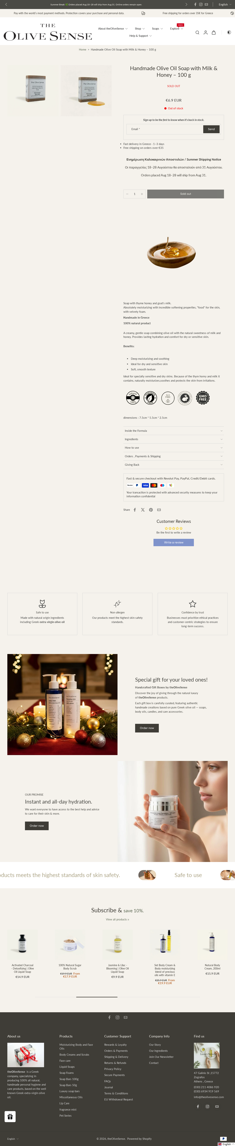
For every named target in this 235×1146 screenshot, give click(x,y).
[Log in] (205, 32)
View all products (116, 919)
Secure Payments (114, 1075)
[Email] (206, 4)
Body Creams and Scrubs (74, 1054)
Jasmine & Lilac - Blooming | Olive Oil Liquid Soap (117, 968)
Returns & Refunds (115, 1062)
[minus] (127, 194)
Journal (108, 1087)
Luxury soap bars (69, 1091)
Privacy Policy (112, 1068)
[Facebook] (195, 4)
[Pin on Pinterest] (151, 510)
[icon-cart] (213, 32)
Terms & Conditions (116, 1093)
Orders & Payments (116, 1050)
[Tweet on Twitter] (143, 510)
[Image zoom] (33, 90)
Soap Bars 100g (69, 1079)
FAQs (107, 1081)
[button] (185, 194)
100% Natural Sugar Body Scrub (70, 966)
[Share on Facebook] (135, 510)
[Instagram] (201, 4)
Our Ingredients (158, 1050)
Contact (153, 1062)
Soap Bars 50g (68, 1085)
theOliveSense (116, 1138)
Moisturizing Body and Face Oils (76, 1046)
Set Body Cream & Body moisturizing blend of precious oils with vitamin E (165, 969)
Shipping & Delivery (116, 1056)
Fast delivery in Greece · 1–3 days (89, 4)
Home (82, 49)
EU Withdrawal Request (118, 1099)
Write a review (173, 542)
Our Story (155, 1044)
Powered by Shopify (139, 1138)
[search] (197, 32)
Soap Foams (66, 1072)
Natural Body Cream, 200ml (212, 966)
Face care (64, 1060)
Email (135, 129)
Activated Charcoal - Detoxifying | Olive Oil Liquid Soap (22, 968)
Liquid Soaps (67, 1066)
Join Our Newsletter (161, 1056)
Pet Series (65, 1115)
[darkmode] (226, 32)
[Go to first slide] (186, 4)
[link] (128, 919)
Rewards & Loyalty (115, 1044)
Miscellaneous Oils (71, 1097)
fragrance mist (67, 1109)
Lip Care (64, 1103)
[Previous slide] (6, 4)
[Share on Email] (159, 510)
